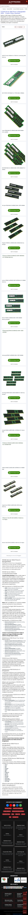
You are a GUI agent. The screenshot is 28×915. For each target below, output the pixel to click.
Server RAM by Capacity (18, 9)
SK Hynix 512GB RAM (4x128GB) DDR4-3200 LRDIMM (13, 205)
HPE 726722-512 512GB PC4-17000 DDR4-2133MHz (13, 93)
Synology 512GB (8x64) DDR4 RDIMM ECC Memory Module (13, 393)
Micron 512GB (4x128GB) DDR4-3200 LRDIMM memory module (12, 318)
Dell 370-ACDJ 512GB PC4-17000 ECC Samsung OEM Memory (14, 56)
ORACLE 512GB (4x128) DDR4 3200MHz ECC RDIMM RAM (13, 468)
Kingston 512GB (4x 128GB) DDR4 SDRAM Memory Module (13, 243)
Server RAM (9, 9)
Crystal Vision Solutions (17, 914)
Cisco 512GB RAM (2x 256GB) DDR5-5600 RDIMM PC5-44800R (13, 131)
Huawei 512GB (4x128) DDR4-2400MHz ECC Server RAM (13, 431)
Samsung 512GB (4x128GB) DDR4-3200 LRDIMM (12, 355)
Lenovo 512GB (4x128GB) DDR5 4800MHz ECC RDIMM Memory (14, 281)
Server (4, 9)
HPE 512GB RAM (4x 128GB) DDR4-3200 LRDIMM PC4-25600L (14, 168)
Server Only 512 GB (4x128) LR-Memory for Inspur (13, 542)
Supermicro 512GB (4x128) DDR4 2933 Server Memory (12, 505)
